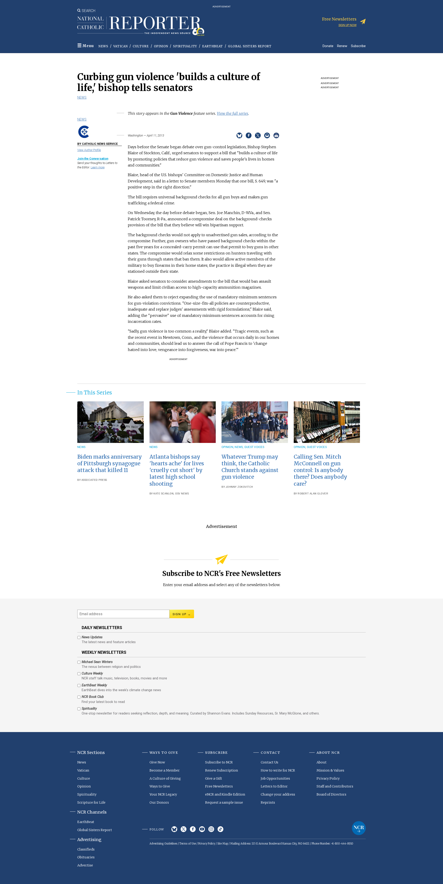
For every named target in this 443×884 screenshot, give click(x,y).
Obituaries (86, 857)
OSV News (182, 493)
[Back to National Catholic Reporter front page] (140, 26)
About (321, 762)
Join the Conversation (92, 158)
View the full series (232, 113)
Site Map (222, 843)
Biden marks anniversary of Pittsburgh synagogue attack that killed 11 (109, 463)
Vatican (120, 46)
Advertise (85, 865)
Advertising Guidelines (163, 843)
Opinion (161, 46)
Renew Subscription (221, 770)
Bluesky (174, 829)
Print (276, 135)
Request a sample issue (224, 802)
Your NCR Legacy (163, 794)
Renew (342, 46)
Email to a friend (267, 135)
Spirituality (185, 46)
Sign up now (347, 25)
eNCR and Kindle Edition (225, 794)
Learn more (98, 167)
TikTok (220, 829)
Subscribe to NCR (219, 762)
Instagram (211, 829)
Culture (141, 46)
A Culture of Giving (165, 778)
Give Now (157, 762)
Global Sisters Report (250, 46)
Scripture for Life (91, 802)
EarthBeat (212, 46)
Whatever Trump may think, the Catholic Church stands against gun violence (250, 467)
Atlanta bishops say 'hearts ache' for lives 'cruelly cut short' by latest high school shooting (177, 470)
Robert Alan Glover (313, 493)
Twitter (183, 829)
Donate (328, 46)
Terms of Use (188, 843)
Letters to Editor (274, 786)
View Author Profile (89, 150)
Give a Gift (213, 778)
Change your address (278, 794)
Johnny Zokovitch (239, 486)
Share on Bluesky (239, 135)
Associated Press (94, 479)
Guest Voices (254, 447)
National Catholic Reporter (359, 828)
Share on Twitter (258, 135)
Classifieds (86, 849)
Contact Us (269, 762)
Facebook (193, 829)
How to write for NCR (278, 770)
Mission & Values (330, 770)
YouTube (202, 829)
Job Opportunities (275, 778)
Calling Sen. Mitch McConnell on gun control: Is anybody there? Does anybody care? (320, 470)
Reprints (268, 802)
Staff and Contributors (335, 786)
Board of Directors (331, 794)
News (103, 46)
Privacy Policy (328, 778)
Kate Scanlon (163, 493)
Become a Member (165, 770)
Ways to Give (160, 786)
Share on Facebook (248, 135)
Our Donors (159, 802)
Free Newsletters (219, 786)
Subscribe (358, 46)
